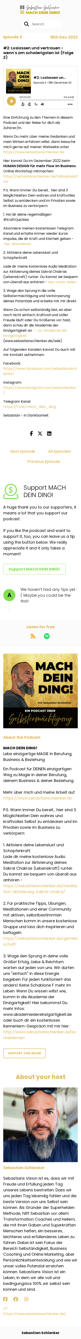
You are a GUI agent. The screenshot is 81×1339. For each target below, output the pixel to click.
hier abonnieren (17, 243)
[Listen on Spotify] (46, 636)
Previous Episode (43, 461)
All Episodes (59, 451)
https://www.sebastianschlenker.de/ (34, 1313)
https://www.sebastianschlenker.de (33, 152)
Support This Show (24, 1053)
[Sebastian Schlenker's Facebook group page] (18, 1299)
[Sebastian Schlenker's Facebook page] (8, 1299)
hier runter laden (62, 281)
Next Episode (22, 451)
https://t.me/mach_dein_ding (29, 406)
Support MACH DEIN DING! (34, 569)
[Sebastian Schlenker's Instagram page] (28, 1299)
